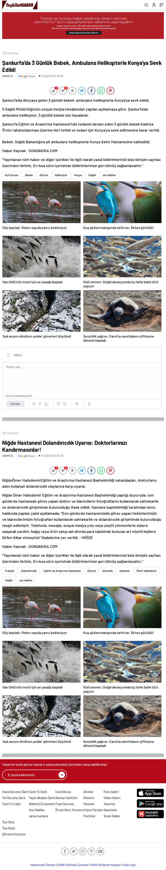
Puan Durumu (64, 804)
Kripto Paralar (93, 810)
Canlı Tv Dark (38, 792)
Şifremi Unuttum (14, 834)
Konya (78, 175)
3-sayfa (9, 570)
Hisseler (89, 804)
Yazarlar (109, 804)
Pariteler (89, 816)
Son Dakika (37, 810)
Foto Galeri (111, 792)
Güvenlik (107, 570)
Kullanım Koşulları (110, 865)
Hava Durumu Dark (15, 792)
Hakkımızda (37, 865)
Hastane (125, 570)
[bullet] (64, 403)
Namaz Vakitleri (66, 798)
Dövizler (88, 798)
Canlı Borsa (63, 792)
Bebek (29, 175)
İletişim (50, 865)
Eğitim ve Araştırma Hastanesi (62, 570)
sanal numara (38, 816)
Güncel (44, 175)
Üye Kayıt (8, 828)
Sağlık (92, 175)
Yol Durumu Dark (14, 798)
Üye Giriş (8, 822)
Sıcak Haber (112, 816)
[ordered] (58, 403)
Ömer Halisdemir (146, 570)
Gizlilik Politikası (67, 865)
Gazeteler (110, 810)
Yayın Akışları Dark (42, 798)
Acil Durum (11, 175)
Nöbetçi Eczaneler (42, 804)
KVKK (94, 865)
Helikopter (61, 175)
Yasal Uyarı (129, 865)
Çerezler (83, 865)
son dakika (109, 175)
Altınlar (88, 792)
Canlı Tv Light (11, 804)
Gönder (15, 404)
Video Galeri (112, 798)
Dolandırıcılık (29, 570)
